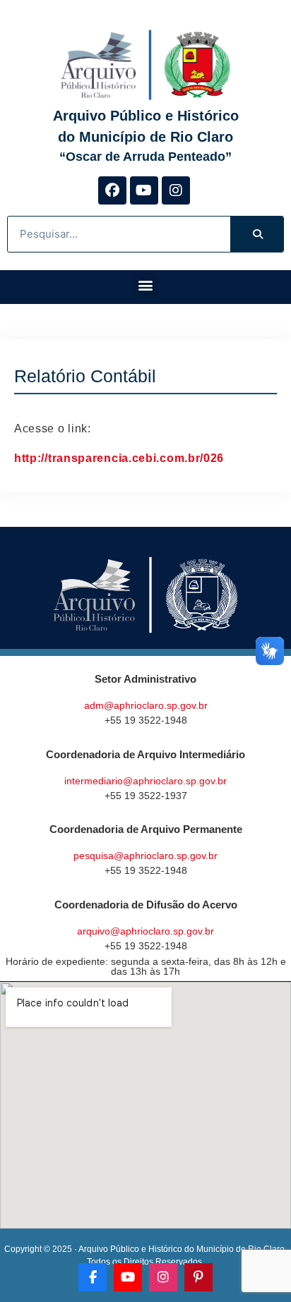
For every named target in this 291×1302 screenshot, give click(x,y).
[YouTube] (128, 1277)
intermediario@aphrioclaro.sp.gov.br (145, 780)
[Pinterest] (198, 1277)
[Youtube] (144, 190)
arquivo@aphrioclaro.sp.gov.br (145, 931)
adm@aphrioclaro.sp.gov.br (146, 705)
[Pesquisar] (256, 234)
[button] (146, 285)
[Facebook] (112, 190)
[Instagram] (176, 190)
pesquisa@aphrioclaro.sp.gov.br (145, 855)
